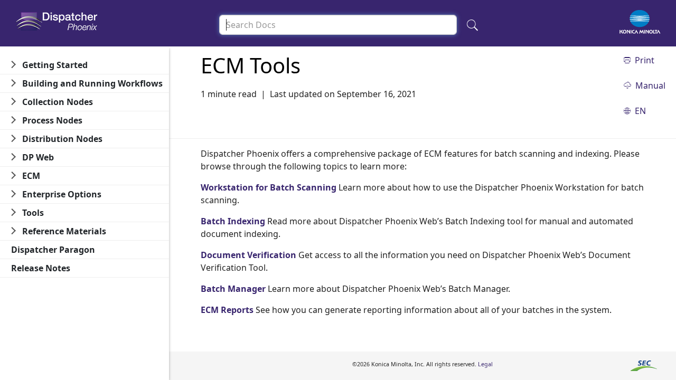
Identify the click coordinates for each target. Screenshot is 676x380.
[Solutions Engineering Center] (644, 365)
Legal (485, 364)
